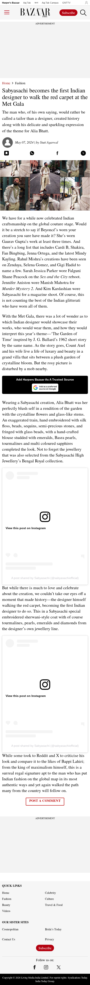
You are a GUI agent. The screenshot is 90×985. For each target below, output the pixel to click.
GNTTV (66, 2)
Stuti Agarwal (49, 142)
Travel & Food (54, 904)
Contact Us (8, 939)
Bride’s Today (53, 929)
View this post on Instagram (26, 528)
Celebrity (50, 892)
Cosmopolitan (10, 929)
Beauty (6, 904)
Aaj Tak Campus (50, 2)
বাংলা (36, 2)
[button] (85, 2)
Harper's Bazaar (10, 2)
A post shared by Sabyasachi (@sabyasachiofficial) (45, 578)
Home (6, 83)
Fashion (20, 83)
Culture (49, 898)
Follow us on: (45, 960)
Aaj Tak (27, 2)
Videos (6, 910)
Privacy (49, 939)
